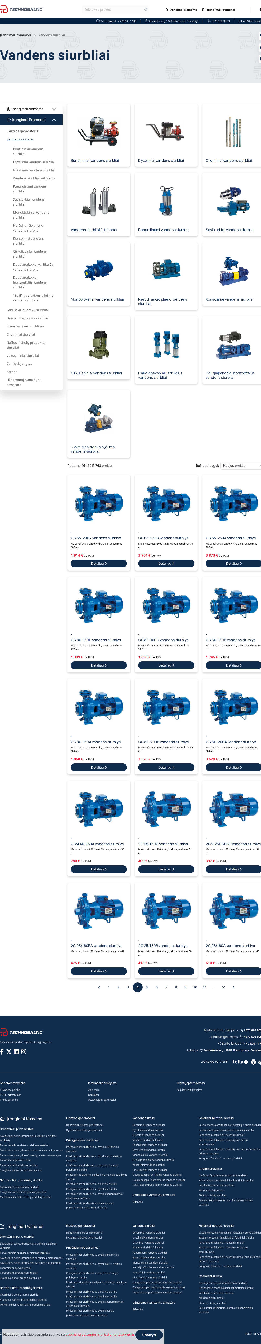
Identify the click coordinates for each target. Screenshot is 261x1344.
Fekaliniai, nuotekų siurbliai (28, 310)
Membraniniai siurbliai (211, 1190)
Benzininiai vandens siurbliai (28, 151)
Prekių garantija (9, 1100)
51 (224, 987)
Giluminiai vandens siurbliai (34, 170)
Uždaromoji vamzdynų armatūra (24, 382)
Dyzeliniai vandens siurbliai (34, 162)
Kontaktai (93, 1095)
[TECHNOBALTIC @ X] (9, 1051)
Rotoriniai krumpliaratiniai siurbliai (19, 1187)
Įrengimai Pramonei (221, 10)
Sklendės (138, 1202)
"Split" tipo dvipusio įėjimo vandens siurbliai (33, 297)
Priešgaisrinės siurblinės (25, 326)
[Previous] (99, 987)
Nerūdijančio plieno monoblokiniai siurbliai (223, 1175)
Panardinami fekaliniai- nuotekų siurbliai (221, 1135)
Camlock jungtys (19, 363)
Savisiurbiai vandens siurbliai (28, 202)
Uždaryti (149, 1335)
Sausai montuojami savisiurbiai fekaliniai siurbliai (226, 1130)
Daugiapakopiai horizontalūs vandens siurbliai (29, 282)
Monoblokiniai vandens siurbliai (31, 215)
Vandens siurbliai (20, 139)
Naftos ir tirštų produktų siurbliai (26, 345)
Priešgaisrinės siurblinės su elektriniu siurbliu (91, 1184)
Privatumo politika (10, 1090)
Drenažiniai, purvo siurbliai (27, 318)
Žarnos (12, 372)
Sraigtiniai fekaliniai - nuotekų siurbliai (220, 1158)
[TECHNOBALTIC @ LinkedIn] (17, 1051)
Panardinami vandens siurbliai (30, 189)
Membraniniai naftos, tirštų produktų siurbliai (25, 1197)
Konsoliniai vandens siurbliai (28, 241)
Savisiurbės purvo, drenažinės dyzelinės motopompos (30, 1155)
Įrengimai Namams (183, 10)
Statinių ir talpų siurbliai (212, 1195)
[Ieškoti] (146, 9)
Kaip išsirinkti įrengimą (189, 1090)
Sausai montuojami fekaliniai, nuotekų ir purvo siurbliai (230, 1125)
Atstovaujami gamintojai (102, 1100)
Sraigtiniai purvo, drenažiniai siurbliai (21, 1170)
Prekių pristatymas (10, 1095)
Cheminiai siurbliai (21, 334)
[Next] (233, 987)
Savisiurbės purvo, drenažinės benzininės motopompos (31, 1150)
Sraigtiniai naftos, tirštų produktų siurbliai (23, 1192)
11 (205, 987)
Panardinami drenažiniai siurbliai (18, 1165)
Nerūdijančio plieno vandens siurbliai (28, 228)
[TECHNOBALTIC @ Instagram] (24, 1051)
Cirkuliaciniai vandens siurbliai (29, 254)
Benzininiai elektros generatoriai (84, 1125)
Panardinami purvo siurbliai (15, 1160)
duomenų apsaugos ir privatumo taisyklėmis (100, 1334)
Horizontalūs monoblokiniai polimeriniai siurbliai (226, 1180)
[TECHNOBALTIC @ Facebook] (2, 1051)
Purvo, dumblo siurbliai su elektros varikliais (25, 1145)
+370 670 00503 (220, 21)
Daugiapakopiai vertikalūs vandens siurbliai (33, 267)
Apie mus (93, 1090)
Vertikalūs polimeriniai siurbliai (216, 1185)
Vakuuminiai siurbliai (23, 355)
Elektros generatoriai (23, 131)
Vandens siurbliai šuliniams (34, 178)
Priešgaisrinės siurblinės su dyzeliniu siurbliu (91, 1189)
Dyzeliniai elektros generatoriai (84, 1130)
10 (195, 987)
